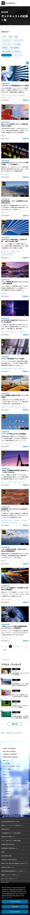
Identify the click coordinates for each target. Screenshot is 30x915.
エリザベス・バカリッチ (21, 520)
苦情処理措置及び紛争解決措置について (9, 848)
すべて (4, 37)
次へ (5, 650)
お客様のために (7, 791)
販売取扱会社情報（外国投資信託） (11, 757)
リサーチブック (6, 777)
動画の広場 (5, 805)
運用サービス (6, 760)
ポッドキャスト (6, 55)
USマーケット (18, 55)
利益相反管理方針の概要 (6, 855)
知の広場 (9, 733)
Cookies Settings (5, 882)
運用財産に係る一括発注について (8, 836)
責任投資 (4, 48)
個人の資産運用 (15, 48)
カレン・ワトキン (16, 251)
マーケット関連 (6, 763)
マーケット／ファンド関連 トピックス (12, 766)
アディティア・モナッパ (7, 255)
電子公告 (5, 774)
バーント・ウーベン (6, 95)
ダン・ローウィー (5, 251)
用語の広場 (5, 802)
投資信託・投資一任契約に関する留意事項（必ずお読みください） (15, 863)
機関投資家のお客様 (7, 797)
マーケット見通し (7, 769)
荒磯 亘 (3, 135)
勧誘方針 (3, 852)
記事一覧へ (15, 724)
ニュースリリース (7, 772)
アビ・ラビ (4, 293)
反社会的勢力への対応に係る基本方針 (9, 859)
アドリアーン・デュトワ (7, 520)
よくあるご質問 (6, 808)
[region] (15, 899)
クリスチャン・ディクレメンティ (9, 522)
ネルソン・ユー (5, 212)
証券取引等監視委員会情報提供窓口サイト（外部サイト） (13, 871)
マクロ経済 (17, 44)
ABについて (5, 781)
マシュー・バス (5, 174)
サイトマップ (6, 811)
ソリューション (6, 44)
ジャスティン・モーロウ (7, 407)
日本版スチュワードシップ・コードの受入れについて (12, 825)
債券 (16, 37)
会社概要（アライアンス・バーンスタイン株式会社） (15, 786)
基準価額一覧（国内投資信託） (10, 748)
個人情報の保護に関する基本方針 (8, 844)
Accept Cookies (15, 911)
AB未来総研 (7, 793)
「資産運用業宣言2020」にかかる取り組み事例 (11, 833)
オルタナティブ (18, 40)
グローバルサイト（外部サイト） (8, 878)
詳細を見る (26, 100)
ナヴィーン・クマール (6, 599)
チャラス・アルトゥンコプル (8, 253)
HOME (3, 733)
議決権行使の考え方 (5, 829)
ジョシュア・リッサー (6, 368)
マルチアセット (6, 40)
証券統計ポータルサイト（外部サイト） (9, 874)
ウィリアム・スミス (6, 443)
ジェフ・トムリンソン (19, 368)
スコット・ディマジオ (18, 95)
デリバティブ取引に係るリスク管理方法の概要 (10, 840)
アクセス (6, 789)
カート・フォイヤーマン (21, 332)
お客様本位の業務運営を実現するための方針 (10, 821)
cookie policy (8, 897)
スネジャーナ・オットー (21, 407)
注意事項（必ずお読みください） (8, 867)
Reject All (15, 906)
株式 (10, 37)
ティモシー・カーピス (6, 97)
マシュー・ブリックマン (7, 332)
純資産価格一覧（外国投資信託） (10, 754)
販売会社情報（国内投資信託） (10, 751)
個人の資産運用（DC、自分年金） (11, 51)
